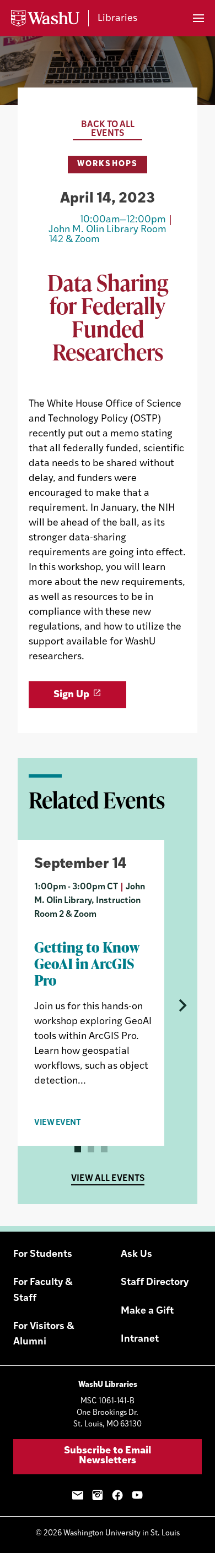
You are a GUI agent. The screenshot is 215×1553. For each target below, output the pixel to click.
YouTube (137, 1495)
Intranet (140, 1339)
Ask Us (136, 1255)
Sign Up (71, 695)
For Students (42, 1255)
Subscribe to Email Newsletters (107, 1456)
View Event (57, 1123)
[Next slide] (180, 1005)
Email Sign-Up (77, 1495)
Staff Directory (155, 1283)
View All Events (107, 1178)
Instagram (97, 1495)
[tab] (77, 1149)
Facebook (117, 1495)
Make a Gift (147, 1311)
